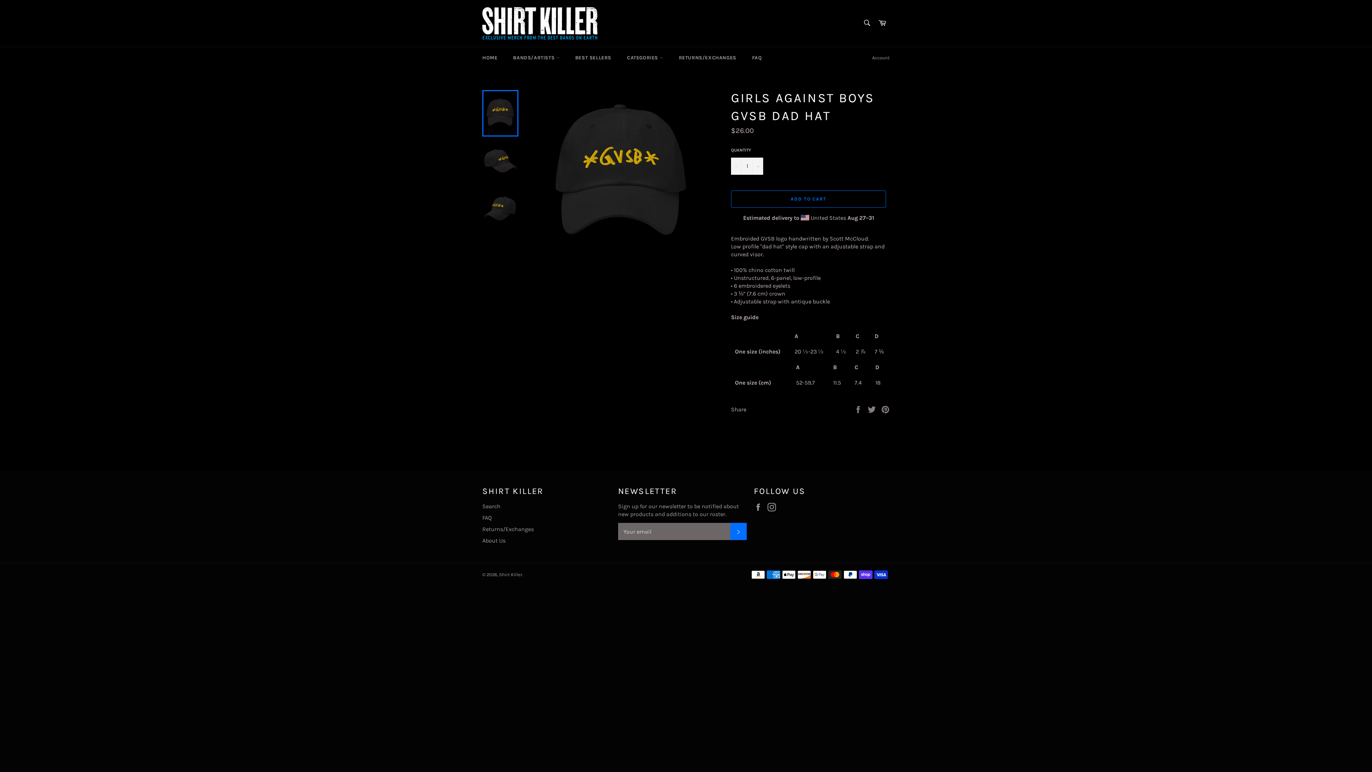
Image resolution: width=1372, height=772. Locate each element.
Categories (643, 58)
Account (881, 57)
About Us (494, 540)
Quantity (741, 150)
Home (489, 58)
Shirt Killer (510, 574)
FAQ (757, 58)
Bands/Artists (534, 58)
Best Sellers (593, 58)
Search (491, 506)
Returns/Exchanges (707, 58)
